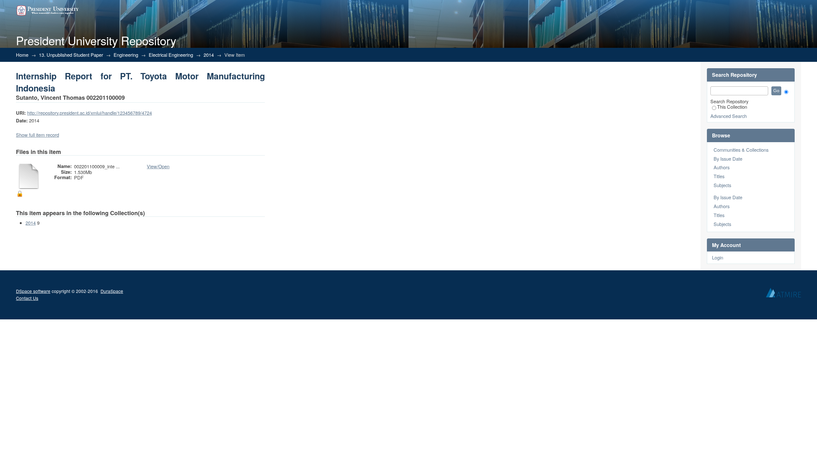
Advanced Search (728, 116)
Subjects (722, 185)
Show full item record (37, 134)
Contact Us (27, 298)
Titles (719, 176)
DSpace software (33, 291)
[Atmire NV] (783, 294)
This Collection (732, 106)
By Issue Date (728, 158)
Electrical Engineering (171, 54)
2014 (209, 54)
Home (22, 54)
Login (717, 257)
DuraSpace (112, 291)
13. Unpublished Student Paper (71, 54)
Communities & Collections (741, 149)
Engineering (126, 54)
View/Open (158, 166)
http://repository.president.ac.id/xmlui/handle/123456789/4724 (89, 112)
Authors (722, 167)
